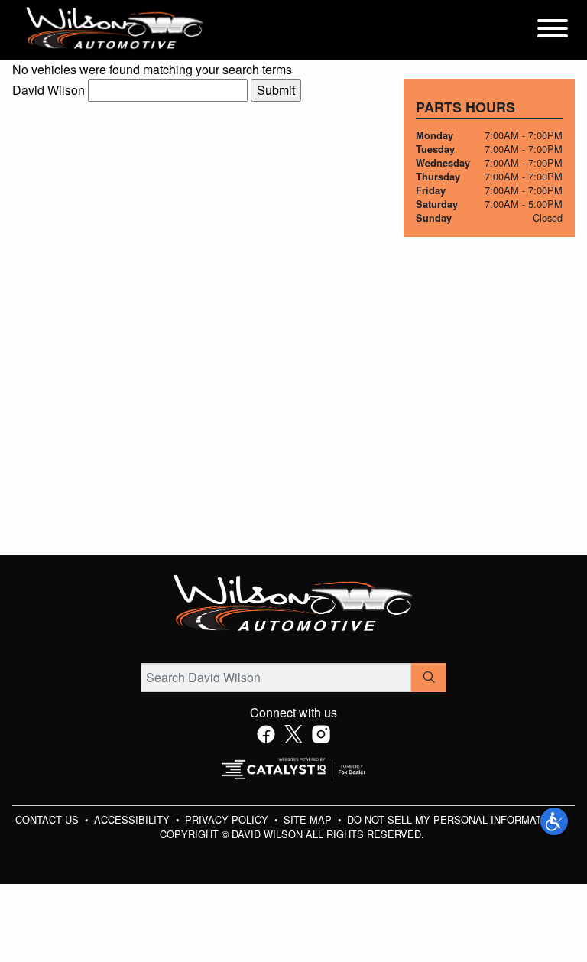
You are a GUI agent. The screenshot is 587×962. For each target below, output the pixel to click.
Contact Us (48, 819)
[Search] (428, 677)
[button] (554, 821)
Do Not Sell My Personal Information (455, 819)
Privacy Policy (228, 819)
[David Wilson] (115, 28)
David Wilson (48, 90)
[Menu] (552, 31)
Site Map (309, 819)
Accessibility (133, 819)
